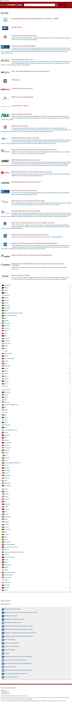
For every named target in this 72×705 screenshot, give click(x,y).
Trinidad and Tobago (9, 557)
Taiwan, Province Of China (10, 547)
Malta (5, 455)
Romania (6, 514)
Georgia (6, 378)
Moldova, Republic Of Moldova (12, 462)
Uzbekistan (7, 582)
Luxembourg (7, 447)
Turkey (6, 562)
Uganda (6, 567)
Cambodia (7, 325)
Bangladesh (7, 308)
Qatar (5, 511)
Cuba (5, 348)
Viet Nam (6, 587)
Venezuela (6, 585)
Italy (5, 415)
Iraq (5, 407)
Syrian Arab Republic (9, 544)
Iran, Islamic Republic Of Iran (11, 404)
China (5, 335)
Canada (6, 330)
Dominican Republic (9, 358)
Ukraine (6, 569)
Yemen (6, 590)
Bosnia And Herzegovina (10, 315)
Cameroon (7, 328)
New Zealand (7, 485)
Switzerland (7, 542)
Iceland (6, 397)
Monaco (6, 465)
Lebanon (6, 440)
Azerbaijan (7, 305)
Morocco (6, 473)
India (5, 399)
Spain (5, 532)
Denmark (6, 356)
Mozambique (7, 475)
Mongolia (6, 468)
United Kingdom (8, 574)
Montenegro (7, 470)
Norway (6, 491)
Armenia (6, 297)
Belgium (6, 310)
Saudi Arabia (7, 516)
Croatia (6, 346)
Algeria (6, 290)
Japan (5, 420)
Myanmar (6, 478)
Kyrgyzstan (7, 435)
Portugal (6, 509)
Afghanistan (7, 285)
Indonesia (6, 402)
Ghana (5, 383)
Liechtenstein (7, 442)
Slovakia (6, 524)
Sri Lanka (6, 534)
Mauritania (7, 458)
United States (7, 577)
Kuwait (6, 432)
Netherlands (7, 483)
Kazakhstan (7, 425)
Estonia (6, 368)
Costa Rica (7, 340)
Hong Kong (7, 392)
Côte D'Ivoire (7, 343)
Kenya (5, 427)
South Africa (7, 529)
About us (3, 690)
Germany (6, 381)
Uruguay (6, 580)
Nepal (5, 480)
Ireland (6, 409)
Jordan (6, 422)
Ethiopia (6, 371)
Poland (6, 506)
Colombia (6, 338)
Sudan (5, 537)
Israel (5, 412)
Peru (5, 501)
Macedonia (7, 450)
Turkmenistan (7, 564)
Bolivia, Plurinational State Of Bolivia (13, 313)
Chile (5, 333)
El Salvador (7, 366)
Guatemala (7, 389)
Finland (6, 373)
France (6, 376)
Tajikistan (6, 549)
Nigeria (6, 489)
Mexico (6, 460)
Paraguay (6, 499)
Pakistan (6, 494)
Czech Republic (8, 353)
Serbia (5, 519)
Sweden (6, 539)
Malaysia (6, 452)
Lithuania (6, 445)
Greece (6, 386)
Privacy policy (5, 693)
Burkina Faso (7, 323)
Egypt (5, 363)
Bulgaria (6, 320)
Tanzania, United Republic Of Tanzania (14, 552)
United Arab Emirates (9, 572)
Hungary (6, 394)
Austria (6, 303)
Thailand (6, 554)
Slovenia (6, 527)
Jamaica (6, 417)
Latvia (5, 437)
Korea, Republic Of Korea (10, 430)
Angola (6, 292)
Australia (6, 300)
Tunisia (6, 559)
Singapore (6, 521)
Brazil (5, 318)
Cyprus (6, 350)
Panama (6, 496)
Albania (6, 287)
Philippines (7, 504)
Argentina (6, 295)
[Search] (56, 5)
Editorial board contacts (9, 688)
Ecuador (6, 361)
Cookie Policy (5, 692)
